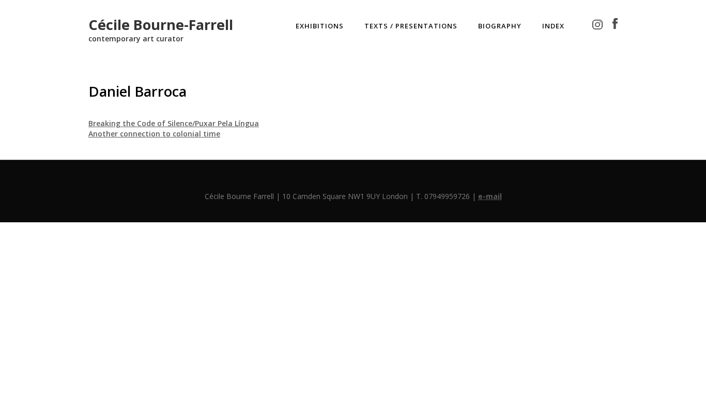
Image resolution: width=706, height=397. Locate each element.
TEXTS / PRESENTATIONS (410, 25)
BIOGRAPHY (499, 25)
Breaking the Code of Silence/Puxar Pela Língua (173, 123)
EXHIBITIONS (320, 25)
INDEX (553, 25)
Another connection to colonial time (154, 134)
